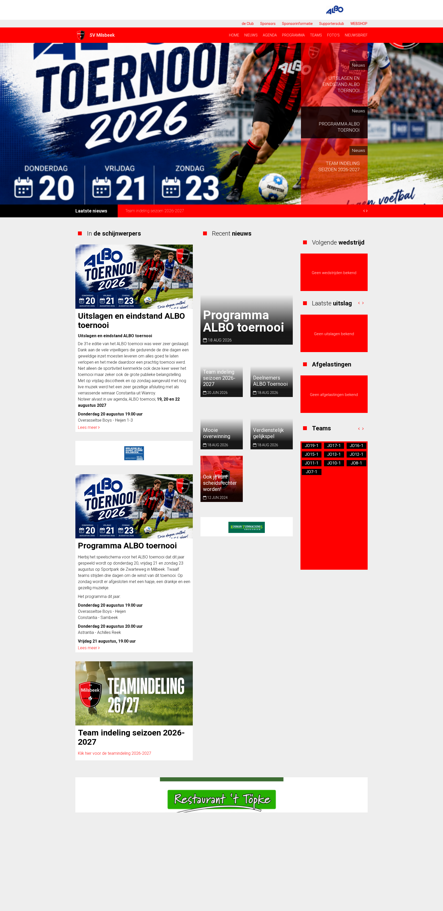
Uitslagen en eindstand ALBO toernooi (131, 320)
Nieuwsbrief (356, 35)
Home (234, 35)
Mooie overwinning (216, 433)
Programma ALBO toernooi (127, 545)
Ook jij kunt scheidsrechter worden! (220, 483)
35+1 (311, 454)
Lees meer (88, 427)
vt (334, 454)
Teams (316, 35)
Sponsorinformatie (297, 24)
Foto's (333, 35)
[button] (359, 303)
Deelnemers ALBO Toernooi (148, 210)
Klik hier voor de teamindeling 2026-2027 (114, 753)
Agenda (270, 35)
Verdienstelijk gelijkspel (268, 433)
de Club (248, 24)
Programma (293, 35)
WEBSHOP (358, 24)
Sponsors (268, 24)
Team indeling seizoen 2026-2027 (131, 737)
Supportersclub (331, 24)
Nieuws (251, 35)
